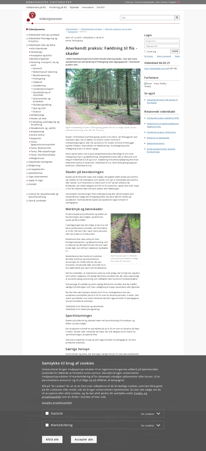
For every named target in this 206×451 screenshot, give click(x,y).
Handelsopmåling (42, 104)
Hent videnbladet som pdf (156, 68)
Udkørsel (37, 82)
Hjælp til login (36, 180)
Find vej (129, 2)
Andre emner (38, 134)
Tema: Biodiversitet (41, 148)
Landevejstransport (43, 88)
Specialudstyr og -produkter (42, 100)
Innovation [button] (88, 7)
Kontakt (32, 184)
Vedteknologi (37, 115)
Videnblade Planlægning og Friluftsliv (43, 40)
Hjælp (177, 56)
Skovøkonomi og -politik (43, 128)
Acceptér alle (84, 439)
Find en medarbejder (144, 2)
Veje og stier (39, 108)
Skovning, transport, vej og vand (45, 63)
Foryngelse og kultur (41, 55)
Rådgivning (34, 165)
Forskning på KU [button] (58, 7)
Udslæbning (39, 85)
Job (157, 2)
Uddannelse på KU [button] (36, 7)
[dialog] (103, 403)
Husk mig (151, 51)
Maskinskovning (41, 75)
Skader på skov (38, 118)
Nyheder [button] (74, 7)
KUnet (164, 2)
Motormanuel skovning (45, 71)
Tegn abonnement (38, 176)
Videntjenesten (37, 29)
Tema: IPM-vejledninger (43, 151)
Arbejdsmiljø (37, 131)
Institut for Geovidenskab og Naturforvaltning (43, 195)
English (173, 2)
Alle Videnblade (39, 48)
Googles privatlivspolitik (57, 402)
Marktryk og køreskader (158, 137)
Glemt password (164, 56)
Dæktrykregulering (155, 143)
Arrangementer (37, 169)
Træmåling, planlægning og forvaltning (45, 123)
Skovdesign (37, 51)
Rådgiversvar (37, 158)
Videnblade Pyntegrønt (40, 161)
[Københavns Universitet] (31, 18)
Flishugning (39, 78)
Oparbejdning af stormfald (42, 94)
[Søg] (177, 17)
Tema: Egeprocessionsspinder (43, 143)
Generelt (37, 68)
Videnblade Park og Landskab (44, 34)
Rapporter (36, 138)
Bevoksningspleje (40, 58)
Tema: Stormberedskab (43, 154)
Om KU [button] (101, 7)
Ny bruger (148, 56)
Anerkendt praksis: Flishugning (161, 132)
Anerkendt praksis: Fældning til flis (163, 118)
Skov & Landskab (37, 200)
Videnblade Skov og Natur (42, 45)
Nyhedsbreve (35, 173)
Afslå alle (52, 439)
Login (175, 51)
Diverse (37, 111)
